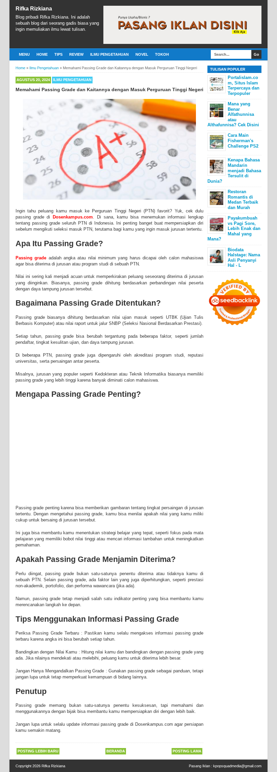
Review (76, 54)
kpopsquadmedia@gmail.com (237, 766)
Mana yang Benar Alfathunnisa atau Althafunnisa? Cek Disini (233, 114)
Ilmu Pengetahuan (109, 54)
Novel (141, 54)
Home (42, 54)
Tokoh (162, 54)
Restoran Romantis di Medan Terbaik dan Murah (243, 199)
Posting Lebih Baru (38, 751)
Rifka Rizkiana (34, 8)
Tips (58, 54)
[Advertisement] (109, 451)
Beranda (115, 751)
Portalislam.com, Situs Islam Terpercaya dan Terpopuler (243, 85)
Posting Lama (187, 751)
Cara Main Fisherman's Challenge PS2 (243, 140)
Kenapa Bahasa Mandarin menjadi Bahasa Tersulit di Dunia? (234, 170)
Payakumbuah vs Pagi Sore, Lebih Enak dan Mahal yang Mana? (233, 228)
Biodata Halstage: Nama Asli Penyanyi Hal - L (244, 257)
